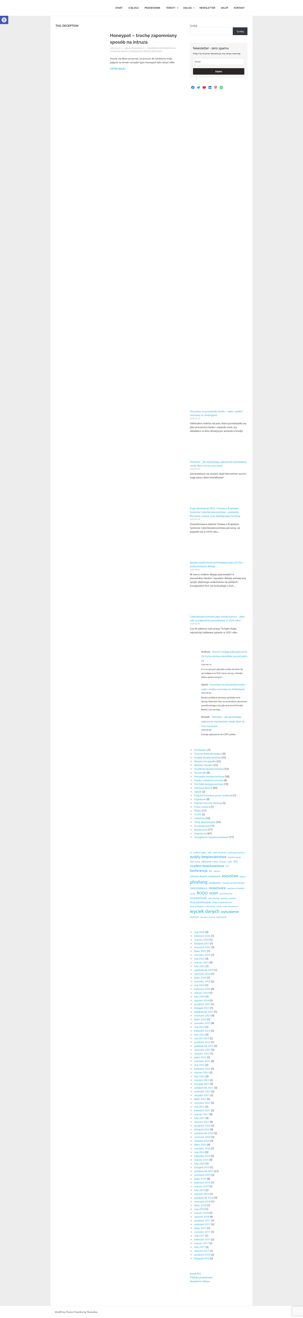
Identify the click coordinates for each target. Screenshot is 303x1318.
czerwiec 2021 (202, 1102)
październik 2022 (204, 1045)
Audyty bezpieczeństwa (207, 757)
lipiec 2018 (200, 1205)
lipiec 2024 (200, 977)
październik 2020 (204, 1133)
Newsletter (207, 7)
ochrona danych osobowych (205, 876)
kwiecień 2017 (202, 1239)
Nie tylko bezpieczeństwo (208, 783)
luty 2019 (199, 1189)
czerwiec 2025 (202, 954)
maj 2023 (199, 1026)
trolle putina (210, 906)
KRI (210, 871)
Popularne (200, 799)
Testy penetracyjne (205, 821)
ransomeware (198, 887)
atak (210, 852)
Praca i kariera (202, 806)
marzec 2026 (201, 939)
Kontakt (239, 7)
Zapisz (218, 71)
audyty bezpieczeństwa (208, 857)
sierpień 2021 (202, 1095)
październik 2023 (204, 1011)
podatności (215, 882)
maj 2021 (199, 1106)
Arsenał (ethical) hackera (208, 753)
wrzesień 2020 (202, 1136)
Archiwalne (200, 749)
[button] (4, 20)
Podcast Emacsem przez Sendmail (213, 795)
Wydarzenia (201, 829)
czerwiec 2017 (202, 1231)
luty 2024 (199, 996)
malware (217, 871)
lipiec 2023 (200, 1019)
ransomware (217, 888)
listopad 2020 (201, 1129)
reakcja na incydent (235, 888)
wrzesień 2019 (202, 1174)
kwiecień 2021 (202, 1110)
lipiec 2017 (200, 1227)
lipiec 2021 (200, 1098)
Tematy (170, 7)
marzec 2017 (201, 1243)
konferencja (199, 870)
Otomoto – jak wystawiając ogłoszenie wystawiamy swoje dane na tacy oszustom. (222, 721)
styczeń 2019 (201, 1193)
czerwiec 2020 (202, 1148)
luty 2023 (199, 1034)
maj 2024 (199, 985)
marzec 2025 (201, 962)
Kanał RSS (195, 1273)
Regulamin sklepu (200, 1281)
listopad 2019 (201, 1167)
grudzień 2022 (202, 1041)
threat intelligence (197, 906)
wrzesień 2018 (202, 1201)
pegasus (243, 876)
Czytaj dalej (117, 69)
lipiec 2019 (200, 1178)
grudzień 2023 (202, 1004)
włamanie (194, 917)
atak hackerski (219, 852)
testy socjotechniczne (222, 902)
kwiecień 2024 (202, 988)
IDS (236, 861)
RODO (197, 810)
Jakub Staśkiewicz (134, 48)
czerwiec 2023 (202, 1023)
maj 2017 (199, 1235)
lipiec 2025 (200, 950)
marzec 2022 (201, 1072)
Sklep (224, 7)
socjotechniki (198, 897)
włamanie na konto (207, 917)
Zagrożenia (200, 833)
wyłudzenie (230, 911)
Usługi (187, 7)
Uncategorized (202, 825)
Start (119, 7)
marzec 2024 (201, 992)
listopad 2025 (201, 943)
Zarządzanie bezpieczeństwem (146, 51)
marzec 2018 (201, 1212)
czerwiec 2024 (202, 981)
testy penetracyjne (200, 902)
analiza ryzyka (199, 852)
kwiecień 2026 (202, 935)
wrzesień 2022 (202, 1049)
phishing (199, 882)
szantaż (232, 898)
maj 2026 (199, 931)
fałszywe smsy (210, 861)
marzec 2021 (201, 1114)
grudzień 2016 (202, 1254)
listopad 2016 (201, 1258)
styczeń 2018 (201, 1216)
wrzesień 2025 (202, 947)
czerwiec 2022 (202, 1060)
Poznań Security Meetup (208, 802)
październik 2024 (204, 969)
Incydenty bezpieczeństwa (209, 768)
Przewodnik (152, 7)
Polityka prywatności (201, 1277)
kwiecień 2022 (202, 1068)
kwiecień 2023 (202, 1030)
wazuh (218, 906)
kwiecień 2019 (202, 1182)
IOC (227, 866)
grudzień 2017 (202, 1220)
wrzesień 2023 (202, 1015)
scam (213, 893)
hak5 (230, 861)
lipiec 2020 (200, 1144)
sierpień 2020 (202, 1140)
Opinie (198, 791)
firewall (222, 861)
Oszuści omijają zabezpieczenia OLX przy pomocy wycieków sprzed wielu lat (224, 656)
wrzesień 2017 (202, 1224)
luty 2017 (199, 1246)
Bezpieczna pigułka (205, 761)
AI (191, 852)
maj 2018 (199, 1208)
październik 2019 (204, 1171)
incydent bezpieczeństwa (207, 865)
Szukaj (193, 25)
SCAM (197, 814)
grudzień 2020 (202, 1125)
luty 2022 (199, 1076)
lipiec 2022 (200, 1057)
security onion (226, 893)
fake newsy (195, 861)
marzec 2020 (201, 1159)
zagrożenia (221, 917)
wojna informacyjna (230, 906)
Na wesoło (200, 772)
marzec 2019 (201, 1186)
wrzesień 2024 (202, 973)
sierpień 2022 (202, 1053)
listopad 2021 (201, 1083)
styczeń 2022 (201, 1079)
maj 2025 (199, 958)
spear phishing (213, 898)
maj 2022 (199, 1064)
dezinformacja (234, 857)
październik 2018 (204, 1197)
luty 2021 (199, 1117)
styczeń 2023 (201, 1038)
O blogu (133, 7)
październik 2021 (204, 1087)
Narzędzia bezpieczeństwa (161, 48)
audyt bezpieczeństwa (236, 852)
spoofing (224, 898)
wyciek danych (205, 911)
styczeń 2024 (201, 1000)
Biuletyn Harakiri (203, 764)
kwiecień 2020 (202, 1155)
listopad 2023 (201, 1007)
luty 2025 (199, 966)
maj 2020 (199, 1152)
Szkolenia (199, 818)
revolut (192, 893)
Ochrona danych (119, 51)
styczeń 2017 (201, 1250)
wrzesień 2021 (202, 1091)
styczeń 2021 (201, 1121)
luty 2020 (199, 1163)
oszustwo (230, 875)
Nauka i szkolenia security (208, 780)
